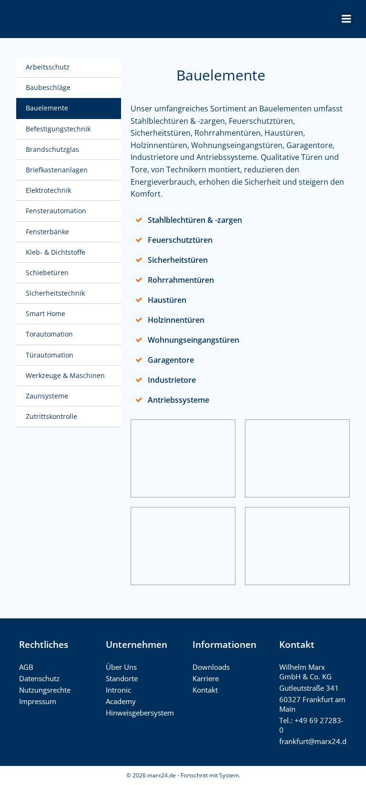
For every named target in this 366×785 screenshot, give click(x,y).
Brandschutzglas (52, 149)
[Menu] (346, 19)
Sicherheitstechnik (55, 293)
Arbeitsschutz (48, 66)
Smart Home (45, 313)
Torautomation (49, 333)
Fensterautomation (56, 210)
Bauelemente (47, 107)
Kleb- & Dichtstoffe (55, 252)
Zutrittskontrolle (51, 416)
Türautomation (49, 354)
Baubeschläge (48, 87)
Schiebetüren (47, 272)
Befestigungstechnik (58, 128)
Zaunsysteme (47, 395)
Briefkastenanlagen (57, 169)
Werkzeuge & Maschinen (65, 375)
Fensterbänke (47, 231)
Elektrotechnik (48, 190)
